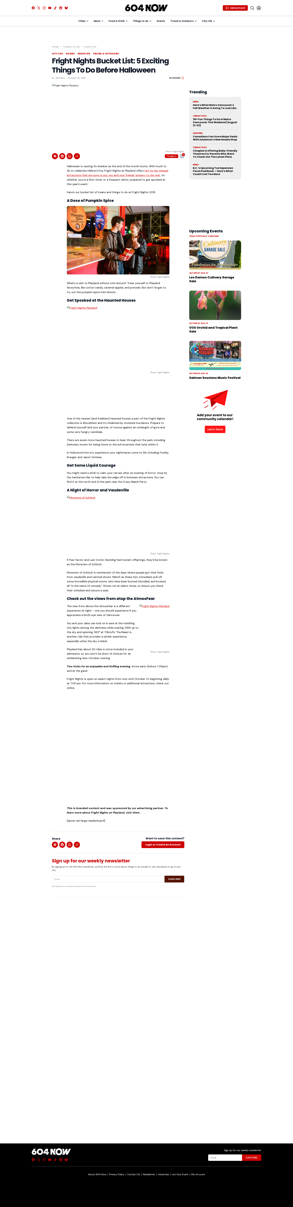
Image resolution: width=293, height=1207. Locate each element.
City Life (207, 21)
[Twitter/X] (38, 7)
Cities (81, 21)
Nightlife (90, 47)
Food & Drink (117, 21)
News (97, 21)
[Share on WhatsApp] (70, 156)
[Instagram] (44, 7)
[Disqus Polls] (118, 938)
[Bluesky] (66, 7)
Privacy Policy (116, 1174)
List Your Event (180, 1174)
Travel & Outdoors (182, 21)
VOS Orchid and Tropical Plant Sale (213, 329)
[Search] (252, 8)
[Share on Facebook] (55, 156)
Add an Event (237, 7)
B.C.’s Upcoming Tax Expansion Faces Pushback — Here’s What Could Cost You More (213, 171)
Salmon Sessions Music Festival (215, 378)
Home (55, 47)
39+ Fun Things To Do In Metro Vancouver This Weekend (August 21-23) (215, 122)
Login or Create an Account (163, 844)
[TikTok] (55, 7)
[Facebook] (33, 7)
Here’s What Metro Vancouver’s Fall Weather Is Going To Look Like (214, 106)
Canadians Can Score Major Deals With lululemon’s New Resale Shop (215, 138)
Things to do (140, 21)
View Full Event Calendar (204, 236)
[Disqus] (118, 1014)
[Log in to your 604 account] (258, 8)
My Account (198, 1174)
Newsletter (149, 1174)
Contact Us (133, 1174)
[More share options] (77, 156)
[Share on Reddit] (62, 156)
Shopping (198, 133)
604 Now (60, 78)
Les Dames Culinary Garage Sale (211, 279)
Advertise (163, 1174)
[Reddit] (60, 7)
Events (161, 21)
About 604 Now (97, 1174)
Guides (70, 53)
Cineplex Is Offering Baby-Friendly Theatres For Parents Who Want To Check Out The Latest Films (215, 154)
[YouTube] (49, 7)
